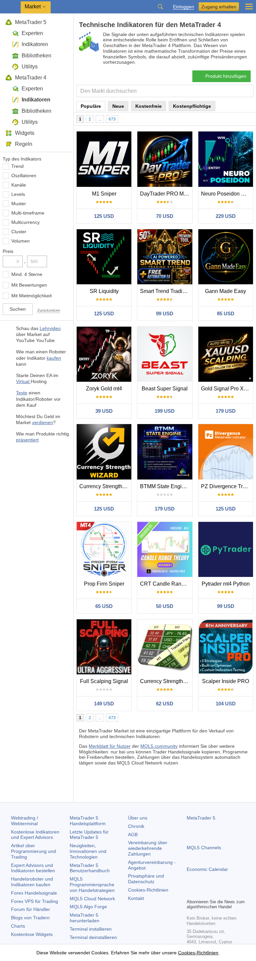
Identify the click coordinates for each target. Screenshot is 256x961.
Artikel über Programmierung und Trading (33, 851)
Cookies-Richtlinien (148, 890)
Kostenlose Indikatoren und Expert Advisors (35, 834)
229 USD (226, 216)
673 (112, 119)
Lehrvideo (50, 328)
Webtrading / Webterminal (24, 820)
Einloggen (183, 6)
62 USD (164, 703)
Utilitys (30, 66)
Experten (32, 33)
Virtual (23, 381)
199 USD (165, 411)
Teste (21, 392)
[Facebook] (191, 893)
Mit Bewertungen (29, 285)
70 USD (164, 216)
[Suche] (160, 7)
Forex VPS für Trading (34, 901)
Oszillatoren (23, 175)
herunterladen (84, 917)
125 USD (104, 216)
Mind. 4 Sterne (26, 274)
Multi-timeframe (27, 213)
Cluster (18, 231)
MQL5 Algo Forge (88, 906)
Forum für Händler (30, 909)
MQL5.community (159, 746)
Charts (18, 926)
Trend (17, 166)
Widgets (24, 133)
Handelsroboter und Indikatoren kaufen (32, 881)
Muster (18, 203)
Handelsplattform (88, 820)
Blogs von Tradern (30, 917)
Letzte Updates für (89, 834)
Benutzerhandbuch (90, 868)
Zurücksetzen (48, 310)
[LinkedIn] (233, 893)
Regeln (23, 144)
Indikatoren (35, 44)
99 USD (164, 313)
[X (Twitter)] (212, 893)
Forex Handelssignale (34, 893)
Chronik (136, 826)
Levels (18, 194)
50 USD (164, 606)
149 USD (104, 703)
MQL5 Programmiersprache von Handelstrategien (92, 884)
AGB (133, 834)
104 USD (226, 703)
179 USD (226, 411)
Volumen (20, 241)
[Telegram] (201, 893)
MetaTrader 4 (30, 77)
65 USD (104, 606)
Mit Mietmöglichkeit (31, 295)
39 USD (104, 411)
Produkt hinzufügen (225, 76)
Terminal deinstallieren (93, 937)
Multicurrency (25, 222)
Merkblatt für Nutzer (110, 746)
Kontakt (136, 898)
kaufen (54, 358)
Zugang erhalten (218, 6)
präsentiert (27, 439)
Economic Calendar (207, 869)
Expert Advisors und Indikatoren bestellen (33, 868)
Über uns (137, 818)
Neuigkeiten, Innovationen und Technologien (88, 851)
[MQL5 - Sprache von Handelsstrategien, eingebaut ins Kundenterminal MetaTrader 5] (10, 7)
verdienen (42, 422)
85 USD (225, 313)
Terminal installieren (91, 929)
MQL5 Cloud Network (92, 898)
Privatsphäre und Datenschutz (146, 878)
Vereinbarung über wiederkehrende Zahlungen (147, 848)
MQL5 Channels (204, 847)
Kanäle (18, 185)
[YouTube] (223, 893)
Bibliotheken (36, 55)
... (99, 119)
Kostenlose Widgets (32, 934)
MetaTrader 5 (30, 22)
